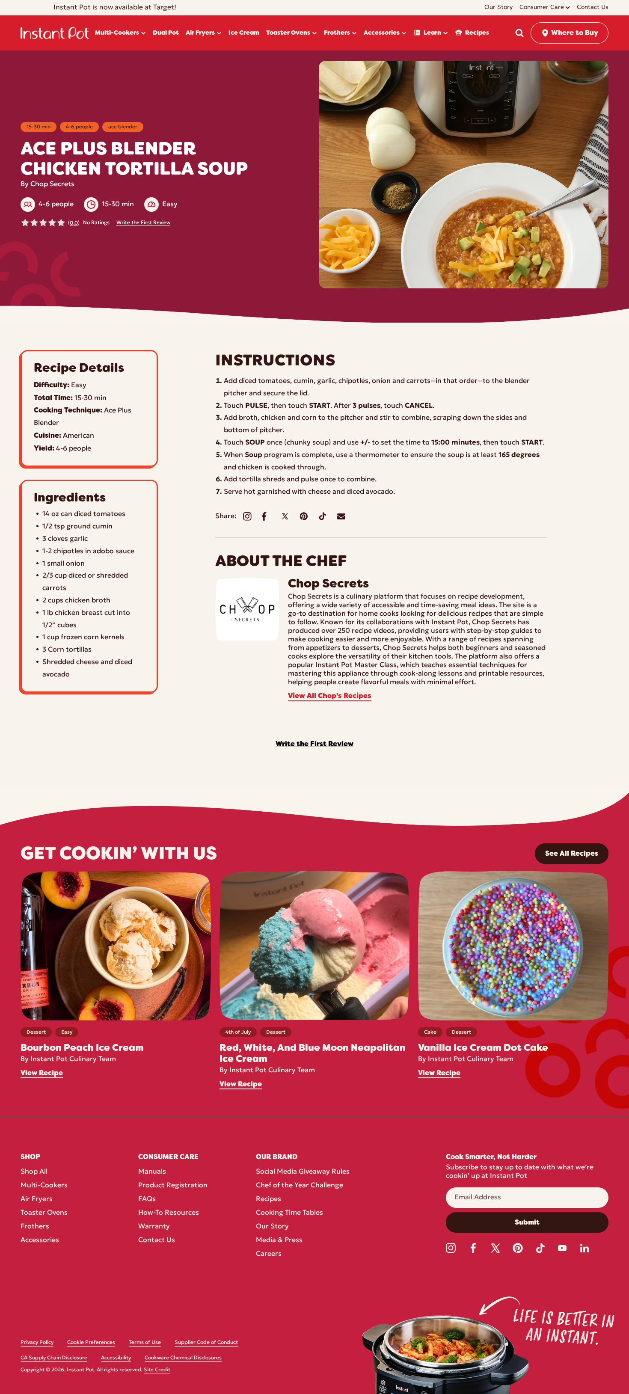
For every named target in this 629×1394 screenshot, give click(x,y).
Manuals (152, 1172)
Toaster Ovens (44, 1213)
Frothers (35, 1226)
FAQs (147, 1199)
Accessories (40, 1240)
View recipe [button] (42, 1073)
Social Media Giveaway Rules (303, 1172)
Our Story (272, 1226)
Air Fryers (37, 1199)
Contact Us (156, 1240)
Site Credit (157, 1370)
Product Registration (173, 1185)
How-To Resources (168, 1213)
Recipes (268, 1199)
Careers (269, 1254)
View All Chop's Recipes (329, 696)
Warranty (154, 1226)
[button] (519, 33)
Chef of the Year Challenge (299, 1185)
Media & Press (279, 1240)
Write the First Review (143, 222)
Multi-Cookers (44, 1185)
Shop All (34, 1172)
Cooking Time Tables (289, 1213)
